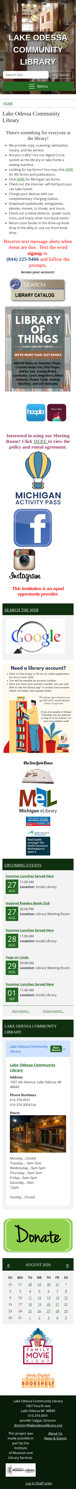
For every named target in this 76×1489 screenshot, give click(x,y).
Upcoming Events (23, 865)
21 (57, 1304)
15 (66, 1298)
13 (48, 1298)
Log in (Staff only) (39, 1483)
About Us (55, 1433)
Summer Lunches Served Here (30, 876)
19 (39, 1304)
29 (39, 1284)
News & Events (55, 1438)
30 (48, 1284)
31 (57, 1284)
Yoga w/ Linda (17, 957)
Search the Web (21, 610)
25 (30, 1311)
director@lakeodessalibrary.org (38, 1425)
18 (30, 1304)
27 (48, 1311)
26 (39, 1311)
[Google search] (35, 635)
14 (57, 1298)
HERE (69, 169)
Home (8, 103)
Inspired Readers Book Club (28, 903)
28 (30, 1284)
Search (64, 75)
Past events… (21, 1011)
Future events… (53, 1011)
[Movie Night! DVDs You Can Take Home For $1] (38, 1345)
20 (48, 1304)
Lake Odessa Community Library (35, 1049)
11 (30, 1298)
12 (39, 1298)
